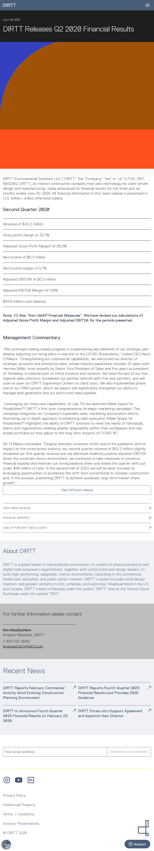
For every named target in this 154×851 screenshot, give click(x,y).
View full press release (77, 490)
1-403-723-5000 (16, 641)
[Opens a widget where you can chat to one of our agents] (137, 844)
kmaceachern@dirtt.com (23, 646)
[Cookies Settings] (6, 844)
